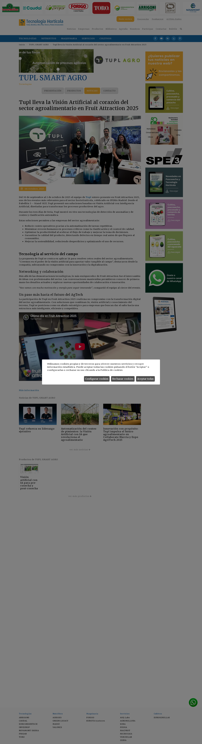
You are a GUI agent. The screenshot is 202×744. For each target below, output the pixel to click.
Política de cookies (111, 370)
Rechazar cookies (122, 378)
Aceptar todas (145, 378)
